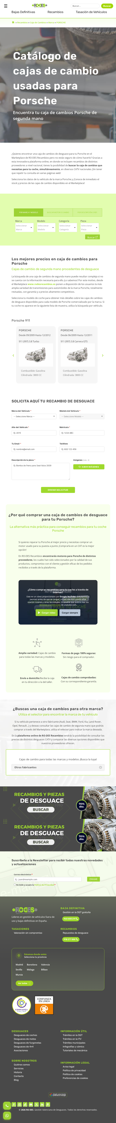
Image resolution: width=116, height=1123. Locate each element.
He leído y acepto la (35, 885)
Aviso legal (68, 1066)
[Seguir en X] (36, 1104)
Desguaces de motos (25, 1039)
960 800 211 (69, 919)
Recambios (55, 12)
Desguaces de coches (25, 1035)
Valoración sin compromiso (28, 933)
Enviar (93, 879)
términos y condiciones (50, 605)
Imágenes (81, 460)
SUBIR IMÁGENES (90, 467)
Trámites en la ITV (72, 1039)
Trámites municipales (74, 1042)
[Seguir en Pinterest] (48, 1104)
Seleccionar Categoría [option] (65, 227)
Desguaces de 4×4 (24, 1046)
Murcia (19, 974)
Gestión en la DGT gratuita (77, 912)
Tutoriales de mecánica (75, 1050)
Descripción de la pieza (23, 460)
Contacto (19, 1076)
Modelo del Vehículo (70, 411)
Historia (18, 1072)
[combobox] (24, 227)
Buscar (107, 6)
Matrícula (65, 427)
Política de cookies (72, 1074)
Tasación (91, 12)
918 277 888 (69, 939)
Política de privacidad (74, 1070)
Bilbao (44, 969)
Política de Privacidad (44, 885)
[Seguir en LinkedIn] (42, 1104)
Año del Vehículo (20, 427)
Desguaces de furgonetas (27, 1042)
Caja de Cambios (38, 22)
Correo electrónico (23, 874)
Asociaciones (21, 1050)
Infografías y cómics (73, 1046)
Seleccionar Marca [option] (21, 227)
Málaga (30, 969)
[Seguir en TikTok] (25, 1104)
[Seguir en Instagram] (19, 1104)
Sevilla (19, 969)
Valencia (45, 964)
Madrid (19, 964)
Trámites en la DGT (72, 1035)
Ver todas (24, 983)
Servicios (18, 1068)
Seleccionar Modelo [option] (43, 227)
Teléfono (64, 444)
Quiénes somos (22, 1064)
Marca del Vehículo (21, 411)
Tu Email (16, 444)
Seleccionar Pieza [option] (86, 227)
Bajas (23, 12)
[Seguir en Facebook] (14, 1104)
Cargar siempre (70, 612)
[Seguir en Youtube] (31, 1104)
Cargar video (48, 612)
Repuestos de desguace (75, 933)
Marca (51, 22)
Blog (16, 1080)
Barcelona (32, 964)
